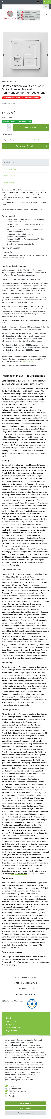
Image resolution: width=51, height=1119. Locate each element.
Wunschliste (8, 134)
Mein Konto (11, 1021)
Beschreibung (9, 162)
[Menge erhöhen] (9, 126)
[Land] (38, 2)
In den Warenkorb (30, 127)
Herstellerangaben (10, 183)
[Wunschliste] (41, 2)
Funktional (13, 1096)
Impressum (39, 1075)
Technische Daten (10, 169)
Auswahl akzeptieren (25, 1113)
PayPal (11, 1094)
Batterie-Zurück (28, 361)
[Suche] (46, 6)
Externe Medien (15, 1089)
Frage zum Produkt (25, 146)
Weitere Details (9, 176)
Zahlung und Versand (15, 1027)
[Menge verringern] (9, 129)
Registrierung (11, 1030)
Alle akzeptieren (26, 1103)
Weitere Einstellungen (13, 1098)
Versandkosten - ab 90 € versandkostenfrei (27, 140)
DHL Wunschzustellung (17, 1091)
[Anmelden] (2, 2)
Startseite (10, 1024)
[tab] (25, 162)
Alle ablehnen (25, 1108)
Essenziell (12, 1086)
